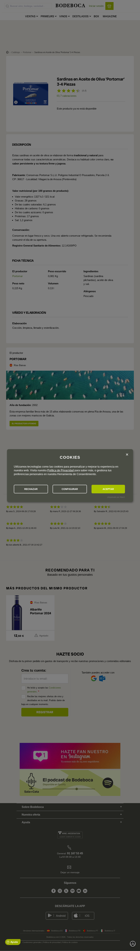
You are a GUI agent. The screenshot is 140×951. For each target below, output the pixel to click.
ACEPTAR (108, 489)
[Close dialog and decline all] (127, 455)
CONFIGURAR (70, 489)
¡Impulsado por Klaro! (116, 497)
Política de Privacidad (60, 470)
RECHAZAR (31, 489)
